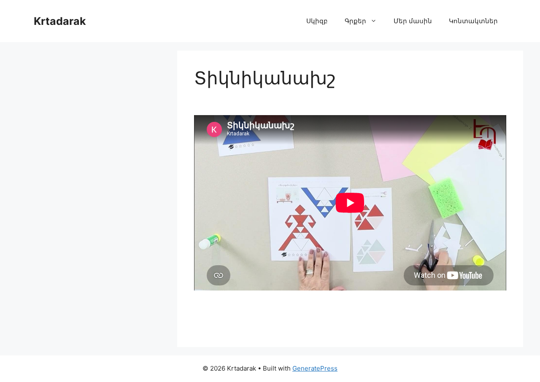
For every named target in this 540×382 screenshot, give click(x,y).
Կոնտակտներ (473, 21)
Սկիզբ (317, 21)
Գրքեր (355, 21)
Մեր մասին (413, 21)
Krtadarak (60, 21)
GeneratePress (315, 368)
